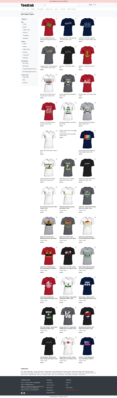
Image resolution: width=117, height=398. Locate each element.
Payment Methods (51, 392)
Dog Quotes (75, 374)
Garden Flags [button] (49, 9)
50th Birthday (30, 372)
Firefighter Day (48, 372)
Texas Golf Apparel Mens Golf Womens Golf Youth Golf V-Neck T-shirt (48, 39)
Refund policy (50, 387)
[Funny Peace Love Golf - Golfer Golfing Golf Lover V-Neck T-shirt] (68, 256)
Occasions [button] (62, 9)
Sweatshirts (25, 38)
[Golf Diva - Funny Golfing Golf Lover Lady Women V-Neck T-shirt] (87, 346)
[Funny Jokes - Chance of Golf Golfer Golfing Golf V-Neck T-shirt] (87, 286)
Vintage (49, 374)
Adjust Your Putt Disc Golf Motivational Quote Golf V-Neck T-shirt (48, 238)
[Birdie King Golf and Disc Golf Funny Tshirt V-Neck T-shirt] (87, 316)
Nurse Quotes (61, 374)
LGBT (56, 374)
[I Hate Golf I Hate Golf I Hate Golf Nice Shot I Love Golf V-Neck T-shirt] (87, 27)
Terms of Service (50, 385)
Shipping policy (50, 390)
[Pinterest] (24, 393)
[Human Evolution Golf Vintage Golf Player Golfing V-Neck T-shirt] (87, 139)
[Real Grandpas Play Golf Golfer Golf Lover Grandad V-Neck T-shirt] (87, 256)
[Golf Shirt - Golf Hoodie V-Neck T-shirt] (68, 55)
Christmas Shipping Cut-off (72, 390)
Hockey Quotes (81, 374)
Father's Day (81, 372)
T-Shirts (24, 24)
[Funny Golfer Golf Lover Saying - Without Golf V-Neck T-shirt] (48, 167)
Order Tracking (72, 9)
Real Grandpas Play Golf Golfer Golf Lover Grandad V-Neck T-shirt (87, 268)
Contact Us (68, 382)
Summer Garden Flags (38, 371)
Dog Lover (39, 374)
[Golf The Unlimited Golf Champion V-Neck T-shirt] (68, 83)
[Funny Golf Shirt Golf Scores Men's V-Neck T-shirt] (68, 131)
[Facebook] (22, 393)
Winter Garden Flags (57, 371)
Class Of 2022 (74, 372)
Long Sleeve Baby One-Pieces (29, 68)
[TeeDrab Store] (27, 5)
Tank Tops (25, 32)
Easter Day (54, 372)
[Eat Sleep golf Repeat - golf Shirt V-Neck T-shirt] (68, 111)
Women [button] (33, 9)
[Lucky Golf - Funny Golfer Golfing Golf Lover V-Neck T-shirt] (87, 196)
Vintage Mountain (32, 374)
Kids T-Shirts (25, 63)
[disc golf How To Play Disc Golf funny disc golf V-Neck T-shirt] (48, 83)
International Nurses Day (90, 372)
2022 (22, 371)
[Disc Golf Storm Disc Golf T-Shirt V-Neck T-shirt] (48, 196)
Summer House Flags (76, 371)
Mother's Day (60, 372)
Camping (44, 374)
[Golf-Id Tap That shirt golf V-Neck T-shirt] (48, 139)
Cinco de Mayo (67, 372)
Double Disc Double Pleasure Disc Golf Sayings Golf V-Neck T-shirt (87, 238)
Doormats (25, 82)
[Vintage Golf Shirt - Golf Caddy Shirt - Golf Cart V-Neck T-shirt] (68, 27)
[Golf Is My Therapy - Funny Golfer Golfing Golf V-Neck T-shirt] (68, 286)
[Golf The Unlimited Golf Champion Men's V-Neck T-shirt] (87, 111)
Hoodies (25, 27)
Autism (42, 372)
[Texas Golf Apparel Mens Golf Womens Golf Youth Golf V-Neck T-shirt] (48, 27)
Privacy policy (50, 382)
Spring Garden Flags (28, 371)
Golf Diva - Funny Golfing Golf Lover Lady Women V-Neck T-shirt (86, 359)
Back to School (24, 374)
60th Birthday (37, 372)
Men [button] (28, 9)
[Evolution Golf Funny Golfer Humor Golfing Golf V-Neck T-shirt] (87, 167)
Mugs (56, 9)
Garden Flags (26, 77)
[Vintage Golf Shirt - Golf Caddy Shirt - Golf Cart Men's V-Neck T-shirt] (48, 55)
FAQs (67, 385)
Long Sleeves (26, 35)
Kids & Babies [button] (40, 9)
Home (23, 9)
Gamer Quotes (68, 374)
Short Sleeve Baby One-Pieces (29, 71)
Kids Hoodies (26, 66)
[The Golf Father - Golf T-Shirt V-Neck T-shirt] (87, 83)
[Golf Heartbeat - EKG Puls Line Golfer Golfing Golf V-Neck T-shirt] (48, 346)
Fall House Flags (86, 371)
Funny (52, 374)
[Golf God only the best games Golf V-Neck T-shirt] (68, 196)
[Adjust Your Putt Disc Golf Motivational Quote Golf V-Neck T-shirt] (48, 226)
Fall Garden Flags (48, 371)
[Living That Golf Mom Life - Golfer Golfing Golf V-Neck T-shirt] (48, 286)
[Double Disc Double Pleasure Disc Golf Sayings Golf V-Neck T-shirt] (87, 226)
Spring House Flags (66, 371)
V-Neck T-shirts (26, 29)
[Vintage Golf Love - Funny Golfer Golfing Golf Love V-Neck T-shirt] (68, 316)
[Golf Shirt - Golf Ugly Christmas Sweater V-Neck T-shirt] (48, 111)
